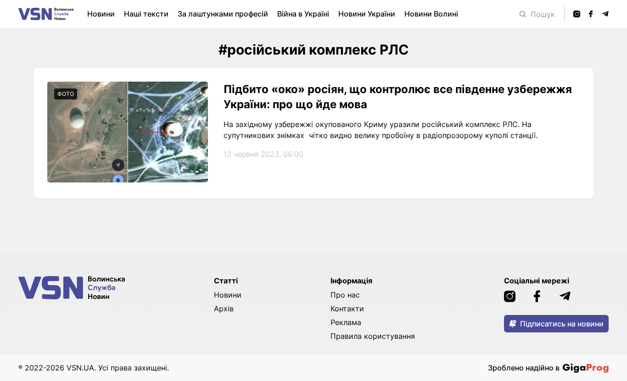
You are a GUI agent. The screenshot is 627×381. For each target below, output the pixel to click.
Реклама (345, 322)
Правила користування (372, 336)
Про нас (345, 294)
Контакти (347, 308)
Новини (101, 13)
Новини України (366, 13)
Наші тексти (146, 13)
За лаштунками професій (223, 13)
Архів (224, 308)
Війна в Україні (303, 13)
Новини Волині (431, 13)
